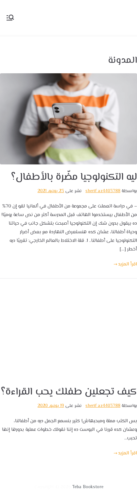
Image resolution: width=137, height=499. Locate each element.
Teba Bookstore (88, 487)
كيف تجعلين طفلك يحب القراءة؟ (69, 392)
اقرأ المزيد (127, 264)
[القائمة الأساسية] (10, 17)
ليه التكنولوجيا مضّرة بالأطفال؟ (74, 177)
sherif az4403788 (102, 191)
